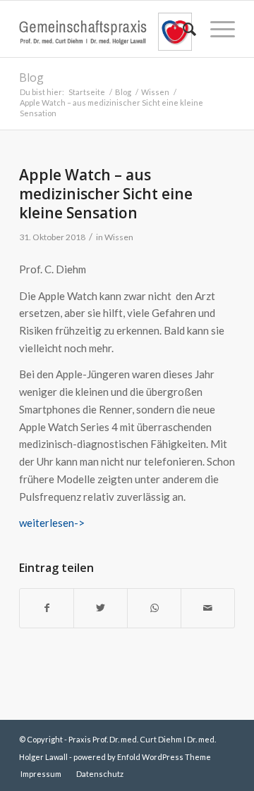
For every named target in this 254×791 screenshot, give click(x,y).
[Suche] (182, 29)
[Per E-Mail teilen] (207, 608)
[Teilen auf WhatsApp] (154, 608)
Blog (31, 77)
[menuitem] (182, 29)
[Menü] (215, 29)
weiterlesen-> (52, 522)
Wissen (118, 237)
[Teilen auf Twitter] (100, 608)
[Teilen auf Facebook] (46, 608)
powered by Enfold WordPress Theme (142, 756)
